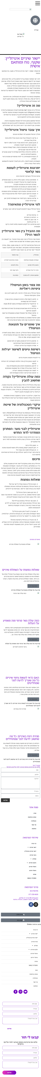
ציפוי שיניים (33, 855)
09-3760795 (34, 891)
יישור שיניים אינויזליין (30, 851)
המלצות (34, 828)
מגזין (31, 71)
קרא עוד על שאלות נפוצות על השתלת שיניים (25, 590)
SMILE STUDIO (31, 878)
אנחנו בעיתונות (32, 817)
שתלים (34, 859)
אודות (34, 874)
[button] (33, 586)
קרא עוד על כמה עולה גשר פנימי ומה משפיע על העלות (22, 643)
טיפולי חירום (32, 870)
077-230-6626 (33, 894)
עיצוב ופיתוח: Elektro (34, 924)
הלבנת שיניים (32, 863)
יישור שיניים (23, 110)
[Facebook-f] (31, 904)
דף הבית (37, 71)
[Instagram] (35, 904)
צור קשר (34, 825)
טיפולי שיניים (32, 866)
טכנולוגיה (33, 821)
